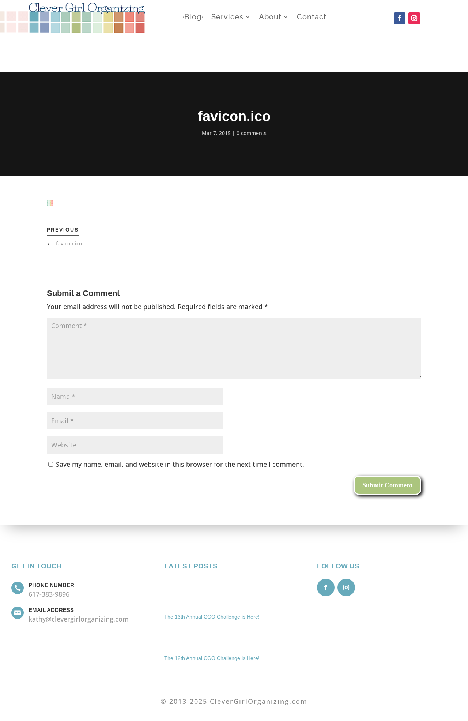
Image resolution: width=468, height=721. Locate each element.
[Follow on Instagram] (414, 18)
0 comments (252, 132)
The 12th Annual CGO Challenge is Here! (212, 658)
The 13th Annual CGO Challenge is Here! (212, 617)
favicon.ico (69, 243)
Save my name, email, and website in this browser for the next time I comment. (180, 464)
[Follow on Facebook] (399, 18)
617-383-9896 (49, 594)
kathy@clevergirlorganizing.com (79, 619)
